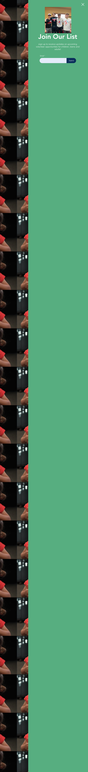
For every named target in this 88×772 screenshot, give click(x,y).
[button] (82, 4)
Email (42, 56)
